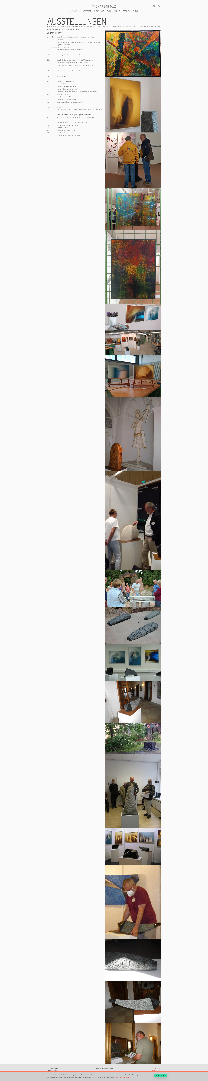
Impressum (156, 1068)
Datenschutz (156, 1070)
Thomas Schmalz (104, 6)
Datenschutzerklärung (122, 1077)
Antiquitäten (106, 11)
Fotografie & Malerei (90, 11)
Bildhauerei (74, 11)
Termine (117, 11)
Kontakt (135, 11)
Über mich (126, 11)
